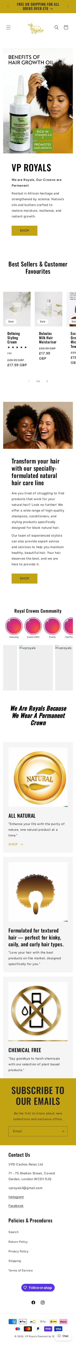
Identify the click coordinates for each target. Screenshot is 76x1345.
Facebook (16, 1206)
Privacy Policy (18, 1251)
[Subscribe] (62, 1131)
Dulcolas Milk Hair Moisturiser (48, 337)
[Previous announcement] (7, 6)
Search (13, 1232)
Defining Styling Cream (13, 337)
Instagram (16, 1197)
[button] (8, 27)
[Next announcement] (68, 6)
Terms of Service (20, 1270)
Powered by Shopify (49, 1336)
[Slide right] (47, 381)
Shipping (14, 1261)
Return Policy (18, 1242)
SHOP (24, 230)
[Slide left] (28, 381)
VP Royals (31, 1336)
